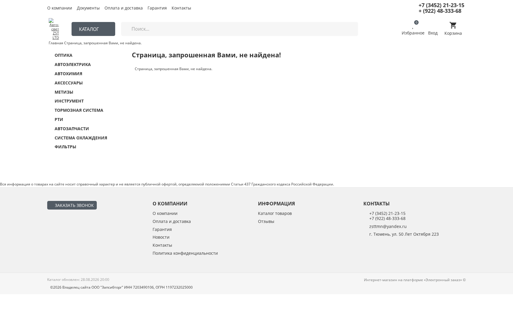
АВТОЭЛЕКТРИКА (73, 64)
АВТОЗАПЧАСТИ (72, 128)
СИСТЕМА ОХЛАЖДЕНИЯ (81, 138)
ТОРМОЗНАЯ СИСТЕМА (79, 110)
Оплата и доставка (123, 8)
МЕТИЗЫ (64, 92)
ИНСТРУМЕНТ (69, 101)
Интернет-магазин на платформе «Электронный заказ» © (415, 279)
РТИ (59, 119)
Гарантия (157, 8)
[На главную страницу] (54, 29)
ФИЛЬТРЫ (65, 147)
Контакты (181, 8)
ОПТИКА (63, 55)
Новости (161, 237)
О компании (59, 8)
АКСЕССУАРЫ (69, 83)
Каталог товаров (275, 213)
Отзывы (266, 221)
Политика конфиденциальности (185, 253)
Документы (88, 8)
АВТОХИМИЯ (68, 73)
